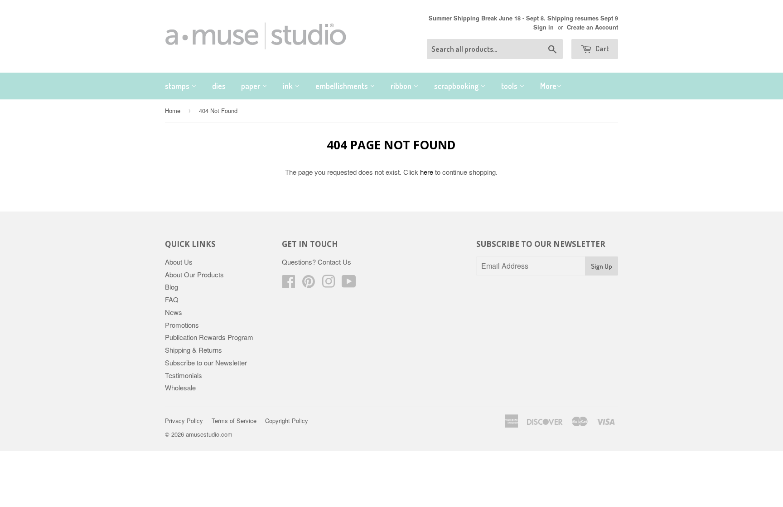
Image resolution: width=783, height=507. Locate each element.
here (426, 172)
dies (219, 86)
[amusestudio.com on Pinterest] (308, 284)
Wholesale (180, 387)
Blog (171, 286)
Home (172, 110)
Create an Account (592, 27)
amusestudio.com (209, 434)
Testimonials (183, 375)
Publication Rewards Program (209, 337)
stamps (178, 86)
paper (251, 86)
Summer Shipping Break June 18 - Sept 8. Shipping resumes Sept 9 (523, 18)
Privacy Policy (184, 420)
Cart (601, 48)
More (548, 86)
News (173, 312)
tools (510, 86)
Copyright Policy (286, 420)
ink (289, 86)
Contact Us (334, 261)
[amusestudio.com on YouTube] (349, 284)
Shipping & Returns (193, 349)
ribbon (402, 86)
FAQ (172, 299)
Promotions (182, 325)
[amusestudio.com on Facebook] (288, 284)
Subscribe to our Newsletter (206, 362)
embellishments (342, 86)
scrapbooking (457, 86)
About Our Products (194, 274)
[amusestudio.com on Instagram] (328, 284)
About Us (179, 261)
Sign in (543, 27)
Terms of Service (234, 420)
